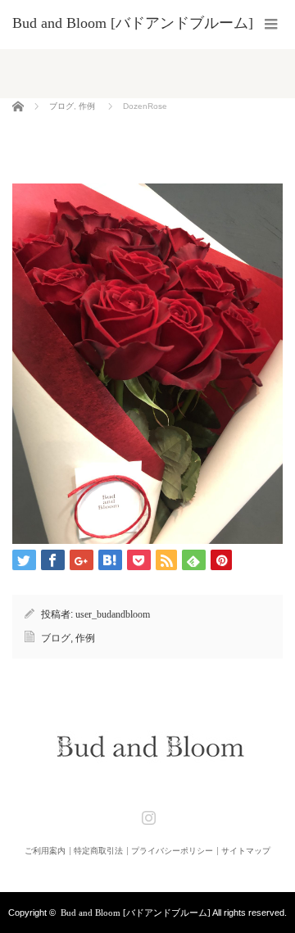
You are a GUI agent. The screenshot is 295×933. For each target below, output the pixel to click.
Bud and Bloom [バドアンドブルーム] (136, 912)
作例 (87, 106)
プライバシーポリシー (172, 851)
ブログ (61, 106)
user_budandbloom (112, 614)
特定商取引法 (98, 851)
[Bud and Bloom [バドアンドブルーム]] (132, 23)
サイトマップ (245, 851)
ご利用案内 (45, 851)
